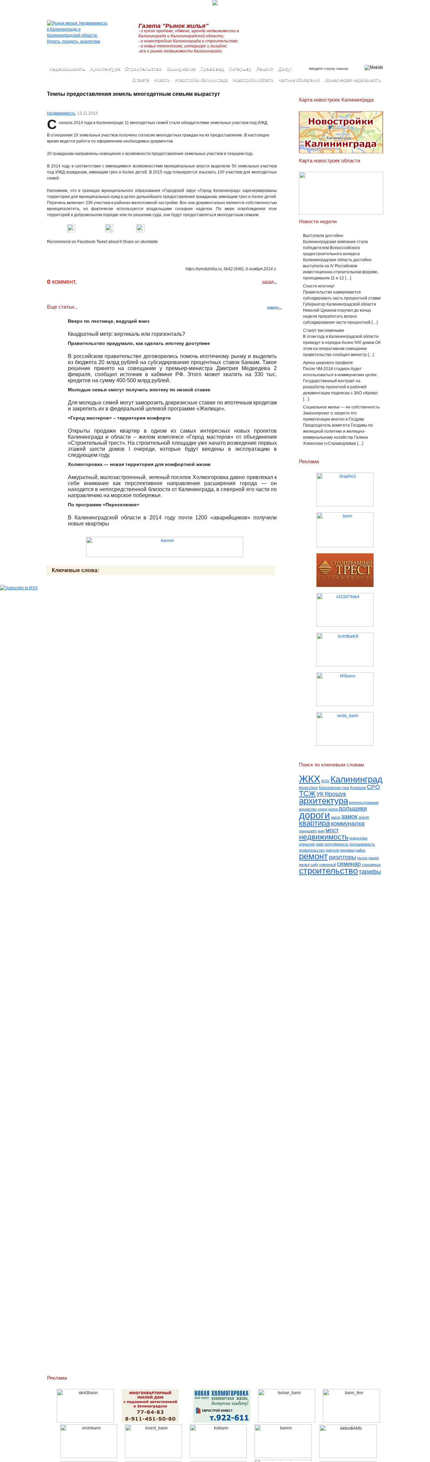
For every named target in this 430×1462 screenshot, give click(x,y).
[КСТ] (345, 489)
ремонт (313, 856)
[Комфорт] (150, 1421)
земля (363, 817)
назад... (269, 281)
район (360, 850)
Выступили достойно (323, 235)
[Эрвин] (88, 1456)
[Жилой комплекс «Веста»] (345, 729)
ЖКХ (309, 778)
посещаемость (362, 844)
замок (349, 816)
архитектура (323, 801)
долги (333, 809)
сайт (314, 865)
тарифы (370, 871)
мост (332, 830)
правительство (312, 850)
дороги (314, 815)
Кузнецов (358, 788)
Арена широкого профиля (328, 362)
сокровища (371, 865)
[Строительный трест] (345, 570)
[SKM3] (85, 1421)
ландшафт (308, 831)
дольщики (353, 808)
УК (320, 794)
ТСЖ (307, 793)
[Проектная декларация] (283, 1456)
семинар (349, 864)
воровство (308, 809)
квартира (314, 823)
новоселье (358, 838)
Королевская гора (334, 788)
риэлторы (342, 857)
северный (327, 865)
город (322, 809)
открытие (307, 844)
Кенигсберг (308, 788)
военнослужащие (364, 802)
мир (321, 831)
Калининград (356, 779)
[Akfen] (348, 1456)
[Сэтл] (345, 649)
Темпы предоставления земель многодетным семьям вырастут (133, 94)
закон (335, 817)
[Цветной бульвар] (286, 1421)
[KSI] (218, 1456)
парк (320, 844)
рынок (362, 858)
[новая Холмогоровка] (221, 1421)
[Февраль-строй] (351, 1421)
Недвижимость (61, 113)
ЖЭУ (325, 781)
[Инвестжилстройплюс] (153, 1456)
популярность (336, 844)
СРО (373, 787)
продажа (347, 850)
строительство (328, 871)
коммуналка (347, 823)
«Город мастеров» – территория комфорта (119, 418)
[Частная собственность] (345, 529)
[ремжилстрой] (345, 610)
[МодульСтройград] (345, 689)
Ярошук (335, 794)
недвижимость (323, 837)
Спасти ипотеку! (318, 286)
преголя (332, 850)
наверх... (274, 307)
